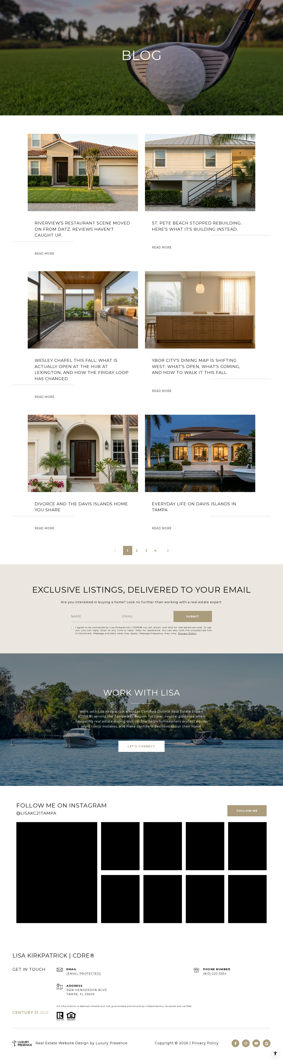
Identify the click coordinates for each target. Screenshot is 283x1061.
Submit (192, 616)
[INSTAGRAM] (246, 1043)
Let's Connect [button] (141, 746)
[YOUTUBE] (256, 1043)
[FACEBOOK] (235, 1043)
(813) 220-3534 (214, 973)
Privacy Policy (187, 633)
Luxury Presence (111, 1043)
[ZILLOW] (266, 1043)
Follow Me (247, 810)
